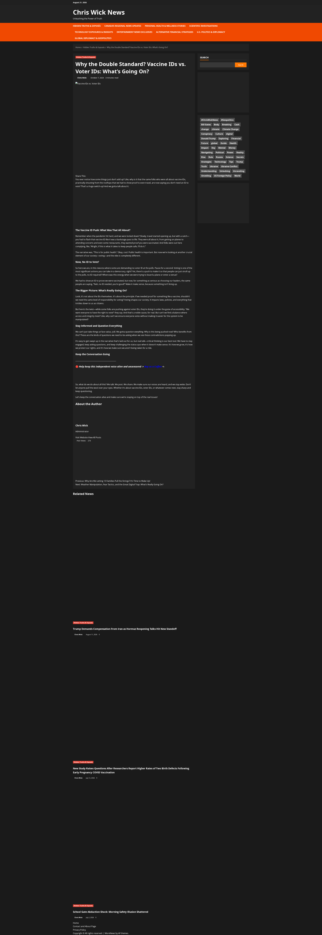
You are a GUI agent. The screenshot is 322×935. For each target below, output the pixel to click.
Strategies (206, 161)
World (237, 175)
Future (204, 143)
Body (216, 124)
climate (215, 129)
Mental (222, 147)
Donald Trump (208, 138)
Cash (236, 124)
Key (213, 147)
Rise (203, 157)
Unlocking (225, 171)
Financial (236, 138)
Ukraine (214, 166)
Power (230, 152)
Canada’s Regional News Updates (122, 26)
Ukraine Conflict (229, 166)
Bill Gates (206, 124)
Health (233, 143)
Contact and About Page (84, 926)
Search (204, 57)
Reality (240, 152)
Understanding (208, 171)
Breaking (226, 124)
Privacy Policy (79, 929)
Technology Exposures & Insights (94, 32)
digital (229, 133)
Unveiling (206, 175)
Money (232, 147)
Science (229, 157)
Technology (220, 161)
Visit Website (81, 437)
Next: (119, 484)
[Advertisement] (133, 208)
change (205, 129)
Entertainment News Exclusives (134, 32)
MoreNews (110, 933)
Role (211, 157)
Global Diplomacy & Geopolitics (93, 38)
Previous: (112, 481)
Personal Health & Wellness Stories (165, 26)
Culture (219, 133)
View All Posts (94, 437)
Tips (231, 161)
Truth (204, 166)
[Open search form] (248, 32)
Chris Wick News (99, 12)
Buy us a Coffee (153, 366)
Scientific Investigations (203, 26)
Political (220, 152)
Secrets (240, 157)
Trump (239, 161)
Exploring (223, 138)
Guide (224, 143)
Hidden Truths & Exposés (87, 26)
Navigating (207, 152)
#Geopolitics (227, 119)
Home (76, 923)
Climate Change (230, 129)
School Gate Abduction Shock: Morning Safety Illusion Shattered (110, 911)
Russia (219, 157)
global (214, 143)
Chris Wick (82, 78)
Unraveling (238, 171)
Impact (204, 147)
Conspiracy (206, 133)
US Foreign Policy (222, 175)
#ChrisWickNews (209, 119)
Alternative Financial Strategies (174, 32)
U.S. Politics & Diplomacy (211, 32)
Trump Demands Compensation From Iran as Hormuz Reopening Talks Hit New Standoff (125, 628)
